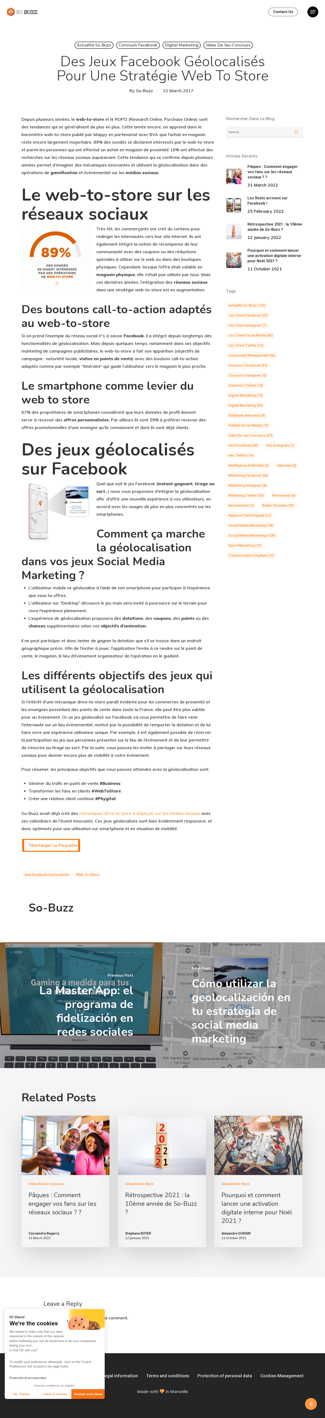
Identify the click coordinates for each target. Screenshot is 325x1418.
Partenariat (283, 495)
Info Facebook (243, 445)
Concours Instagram (247, 375)
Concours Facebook (138, 45)
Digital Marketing (181, 45)
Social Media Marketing (250, 525)
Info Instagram (280, 445)
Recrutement (241, 505)
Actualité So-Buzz (94, 45)
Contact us (283, 12)
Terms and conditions (167, 1375)
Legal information (120, 1375)
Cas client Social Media (250, 335)
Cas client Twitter (246, 345)
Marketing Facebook (248, 475)
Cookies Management (282, 1375)
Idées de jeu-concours (228, 45)
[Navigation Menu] (312, 12)
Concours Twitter (245, 385)
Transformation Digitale (251, 555)
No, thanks (21, 1394)
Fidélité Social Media (248, 425)
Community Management (251, 355)
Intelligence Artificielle (248, 465)
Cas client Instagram (247, 325)
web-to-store (87, 875)
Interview (286, 465)
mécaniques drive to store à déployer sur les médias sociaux (139, 813)
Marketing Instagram (247, 485)
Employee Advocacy (246, 415)
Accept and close (88, 1394)
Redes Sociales (278, 505)
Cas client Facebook (248, 315)
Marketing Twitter (246, 495)
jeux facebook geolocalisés (46, 875)
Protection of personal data (28, 1378)
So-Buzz (144, 90)
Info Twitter (241, 455)
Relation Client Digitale (249, 515)
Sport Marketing (244, 545)
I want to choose (54, 1394)
